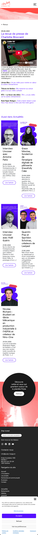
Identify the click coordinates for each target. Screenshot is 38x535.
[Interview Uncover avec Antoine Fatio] (9, 132)
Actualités (4, 489)
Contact (3, 482)
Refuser (19, 521)
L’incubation (5, 473)
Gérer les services (18, 511)
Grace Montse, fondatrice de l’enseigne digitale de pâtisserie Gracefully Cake (27, 159)
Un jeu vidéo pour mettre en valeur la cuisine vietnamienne (18, 83)
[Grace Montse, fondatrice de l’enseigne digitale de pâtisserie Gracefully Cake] (28, 132)
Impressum (33, 531)
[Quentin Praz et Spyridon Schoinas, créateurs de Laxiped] (28, 216)
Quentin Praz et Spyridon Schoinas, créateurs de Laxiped (28, 238)
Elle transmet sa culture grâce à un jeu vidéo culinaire (17, 89)
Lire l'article (9, 183)
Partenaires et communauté (10, 478)
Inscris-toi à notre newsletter (11, 435)
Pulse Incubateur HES (5, 4)
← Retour (4, 24)
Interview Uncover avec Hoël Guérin (8, 236)
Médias (3, 493)
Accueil (3, 471)
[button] (35, 499)
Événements (5, 491)
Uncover (4, 495)
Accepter (19, 516)
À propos (4, 480)
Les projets (4, 476)
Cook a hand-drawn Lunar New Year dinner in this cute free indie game (18, 102)
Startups (19, 394)
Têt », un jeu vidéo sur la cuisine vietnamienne (18, 96)
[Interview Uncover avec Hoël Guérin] (9, 216)
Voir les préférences (19, 526)
